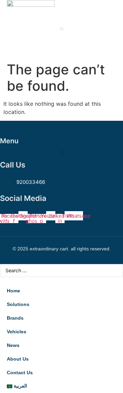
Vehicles (16, 331)
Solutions (18, 304)
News (13, 345)
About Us (18, 359)
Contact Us (20, 372)
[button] (62, 29)
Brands (15, 318)
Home (13, 290)
